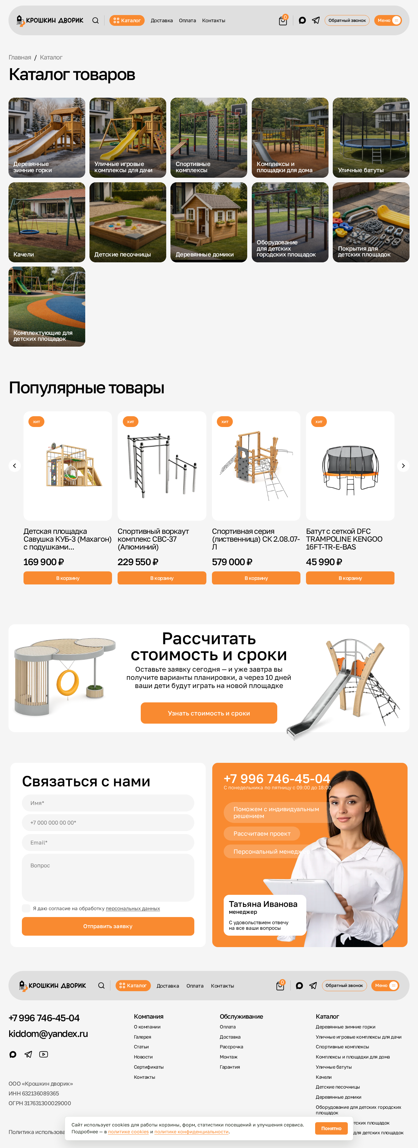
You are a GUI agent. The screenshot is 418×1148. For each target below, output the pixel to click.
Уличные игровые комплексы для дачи (358, 1037)
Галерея (142, 1037)
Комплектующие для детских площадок (359, 1132)
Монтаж (228, 1056)
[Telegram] (315, 20)
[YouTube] (43, 1054)
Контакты (213, 20)
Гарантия (230, 1067)
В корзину (67, 578)
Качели (323, 1077)
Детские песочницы (338, 1087)
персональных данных (133, 908)
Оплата (187, 20)
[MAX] (302, 20)
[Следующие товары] (403, 466)
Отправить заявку (108, 926)
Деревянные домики (339, 1097)
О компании (147, 1026)
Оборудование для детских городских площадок (358, 1109)
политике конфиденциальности (191, 1131)
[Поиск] (95, 20)
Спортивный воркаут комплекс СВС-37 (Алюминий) (153, 538)
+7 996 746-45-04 (277, 778)
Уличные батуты (334, 1067)
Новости (143, 1056)
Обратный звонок (347, 20)
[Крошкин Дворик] (50, 21)
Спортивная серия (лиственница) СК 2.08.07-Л (256, 538)
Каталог (131, 20)
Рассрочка (231, 1046)
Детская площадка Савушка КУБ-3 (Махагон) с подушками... (68, 538)
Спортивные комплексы (342, 1046)
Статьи (141, 1046)
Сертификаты (149, 1067)
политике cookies (128, 1131)
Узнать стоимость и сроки (209, 713)
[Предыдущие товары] (14, 466)
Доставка (162, 20)
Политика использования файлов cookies (62, 1132)
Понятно (331, 1128)
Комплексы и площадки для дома (353, 1056)
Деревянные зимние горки (345, 1026)
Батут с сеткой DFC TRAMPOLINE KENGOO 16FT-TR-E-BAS (344, 538)
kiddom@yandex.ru (48, 1033)
